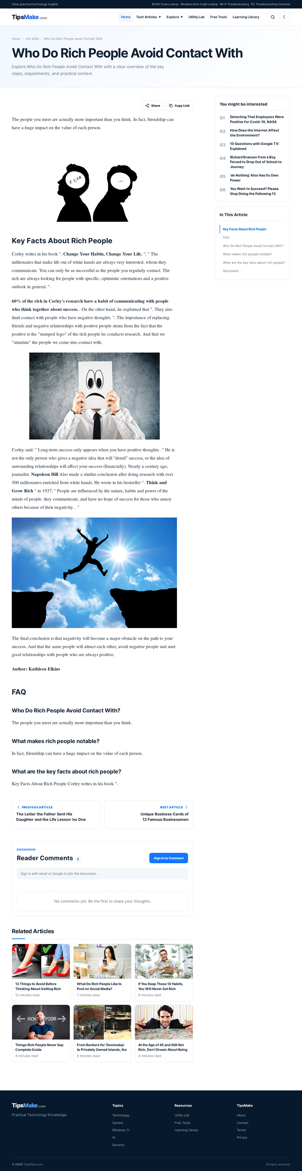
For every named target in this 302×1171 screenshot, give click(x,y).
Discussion (231, 271)
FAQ (226, 237)
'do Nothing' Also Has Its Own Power (254, 177)
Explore (175, 17)
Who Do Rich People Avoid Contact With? (253, 246)
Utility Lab (197, 17)
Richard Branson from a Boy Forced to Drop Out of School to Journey (256, 162)
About (241, 1115)
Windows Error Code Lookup (199, 4)
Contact (242, 1123)
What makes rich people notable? (247, 254)
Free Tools (218, 17)
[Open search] (273, 17)
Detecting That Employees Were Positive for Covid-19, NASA (257, 119)
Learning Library (246, 17)
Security (118, 1145)
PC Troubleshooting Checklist (270, 4)
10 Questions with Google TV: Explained (254, 146)
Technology (120, 1115)
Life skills (32, 39)
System (117, 1123)
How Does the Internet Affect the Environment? (254, 132)
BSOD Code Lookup (165, 4)
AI (113, 1137)
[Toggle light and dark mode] (285, 17)
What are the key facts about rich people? (254, 262)
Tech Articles (148, 17)
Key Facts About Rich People (244, 229)
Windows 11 (121, 1130)
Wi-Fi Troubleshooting (234, 4)
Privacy (242, 1137)
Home (125, 17)
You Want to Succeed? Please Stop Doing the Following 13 (254, 191)
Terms (241, 1130)
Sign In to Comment (169, 858)
